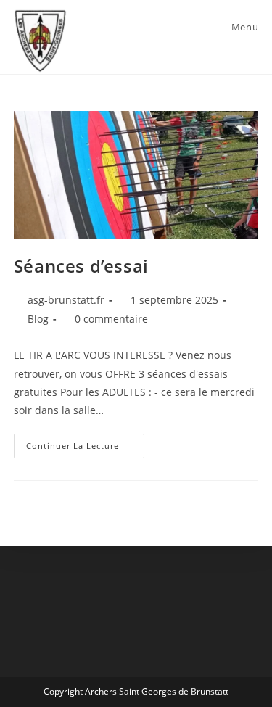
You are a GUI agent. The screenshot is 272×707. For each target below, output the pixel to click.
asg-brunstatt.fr (66, 300)
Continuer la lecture (85, 448)
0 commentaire (111, 319)
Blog (38, 319)
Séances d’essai (81, 266)
